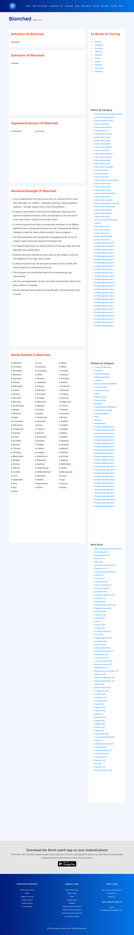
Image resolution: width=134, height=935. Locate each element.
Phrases (105, 6)
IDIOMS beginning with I (104, 269)
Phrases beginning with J (104, 456)
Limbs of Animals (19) (103, 661)
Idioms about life (101, 174)
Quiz (121, 6)
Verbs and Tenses (27, 890)
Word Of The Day (40, 6)
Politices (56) (100, 711)
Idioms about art (101, 131)
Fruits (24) (99, 635)
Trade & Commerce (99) (104, 744)
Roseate (98, 42)
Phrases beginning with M (105, 466)
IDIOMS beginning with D (104, 253)
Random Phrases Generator (72, 913)
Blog (77, 6)
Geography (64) (101, 641)
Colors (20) (99, 575)
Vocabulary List (56, 6)
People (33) (99, 704)
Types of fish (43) (102, 754)
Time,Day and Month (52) (105, 737)
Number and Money (102, 377)
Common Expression (103, 367)
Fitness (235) (100, 625)
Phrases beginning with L (104, 463)
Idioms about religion (103, 210)
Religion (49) (100, 721)
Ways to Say (72, 893)
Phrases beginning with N (105, 470)
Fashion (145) (100, 615)
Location (98, 380)
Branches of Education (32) (105, 565)
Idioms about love (102, 177)
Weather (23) (100, 767)
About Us (111, 896)
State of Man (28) (102, 734)
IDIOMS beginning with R (104, 299)
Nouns (27, 893)
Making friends (100, 397)
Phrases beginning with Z (105, 506)
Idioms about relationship (105, 207)
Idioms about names (103, 190)
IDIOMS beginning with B (104, 246)
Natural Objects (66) (103, 687)
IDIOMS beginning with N (104, 286)
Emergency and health (103, 410)
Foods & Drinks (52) (102, 631)
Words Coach (66, 928)
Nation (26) (99, 684)
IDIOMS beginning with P (104, 293)
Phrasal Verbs (72, 900)
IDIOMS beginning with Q (104, 296)
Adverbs (72, 903)
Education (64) (100, 611)
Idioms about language (104, 167)
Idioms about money (103, 183)
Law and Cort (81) (102, 658)
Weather (98, 420)
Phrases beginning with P (104, 476)
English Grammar (27, 896)
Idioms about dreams (103, 147)
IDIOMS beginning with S (104, 302)
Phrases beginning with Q (105, 480)
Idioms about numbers (104, 200)
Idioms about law (101, 170)
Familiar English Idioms (104, 121)
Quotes (114, 6)
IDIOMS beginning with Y (104, 322)
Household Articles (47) (104, 651)
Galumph (98, 65)
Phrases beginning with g (104, 447)
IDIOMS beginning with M (104, 283)
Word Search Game (72, 916)
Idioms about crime (102, 140)
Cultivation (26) (101, 592)
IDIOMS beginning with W (105, 316)
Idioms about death (102, 144)
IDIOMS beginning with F (104, 259)
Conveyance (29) (101, 582)
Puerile (97, 58)
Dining (97, 394)
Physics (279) (100, 707)
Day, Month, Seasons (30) (105, 595)
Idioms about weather (103, 236)
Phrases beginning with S (104, 486)
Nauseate (98, 71)
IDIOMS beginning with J (104, 273)
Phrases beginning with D (105, 437)
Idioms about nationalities (105, 193)
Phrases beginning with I (104, 453)
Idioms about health (102, 160)
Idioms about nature (103, 197)
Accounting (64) (101, 552)
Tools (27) (99, 740)
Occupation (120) (102, 691)
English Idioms (27, 903)
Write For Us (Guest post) (111, 890)
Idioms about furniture (103, 154)
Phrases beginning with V (105, 496)
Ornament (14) (100, 697)
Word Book (86, 6)
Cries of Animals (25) (103, 585)
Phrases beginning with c (104, 433)
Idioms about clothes (103, 134)
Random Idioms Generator (72, 910)
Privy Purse (99, 68)
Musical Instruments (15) (105, 681)
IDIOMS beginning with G (104, 263)
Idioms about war (102, 233)
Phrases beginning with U (105, 493)
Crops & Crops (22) (102, 588)
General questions (102, 413)
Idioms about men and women (107, 180)
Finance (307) (100, 618)
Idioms (96, 6)
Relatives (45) (100, 717)
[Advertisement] (47, 90)
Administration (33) (102, 555)
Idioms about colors (103, 137)
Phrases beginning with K (104, 460)
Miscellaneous (100, 423)
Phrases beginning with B (104, 430)
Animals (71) (100, 558)
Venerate (98, 55)
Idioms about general (103, 157)
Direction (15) (100, 598)
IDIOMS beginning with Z (104, 326)
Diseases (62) (100, 601)
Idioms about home (102, 164)
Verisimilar (99, 45)
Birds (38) (99, 562)
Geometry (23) (100, 644)
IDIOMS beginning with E (104, 256)
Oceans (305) (100, 694)
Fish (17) (98, 621)
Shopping (98, 404)
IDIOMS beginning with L (104, 279)
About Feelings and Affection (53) (108, 549)
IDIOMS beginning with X (104, 319)
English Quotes (27, 900)
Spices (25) (99, 730)
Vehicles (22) (100, 760)
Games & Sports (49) (103, 638)
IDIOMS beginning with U (104, 309)
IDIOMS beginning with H (104, 266)
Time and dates (101, 387)
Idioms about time (102, 226)
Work (97, 417)
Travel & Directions (102, 374)
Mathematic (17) (101, 668)
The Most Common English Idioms (108, 114)
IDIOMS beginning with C (104, 250)
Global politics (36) (102, 648)
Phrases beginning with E (104, 440)
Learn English (27, 906)
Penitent (98, 61)
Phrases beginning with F (104, 443)
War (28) (98, 763)
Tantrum (98, 52)
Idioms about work (102, 240)
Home (28, 6)
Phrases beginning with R (104, 483)
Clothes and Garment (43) (105, 572)
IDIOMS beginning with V (104, 312)
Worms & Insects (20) (103, 770)
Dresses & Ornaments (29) (105, 605)
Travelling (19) (100, 747)
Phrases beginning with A (105, 427)
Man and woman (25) (103, 664)
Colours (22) (100, 578)
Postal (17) (99, 714)
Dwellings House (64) (103, 608)
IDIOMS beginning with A (104, 243)
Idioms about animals (103, 127)
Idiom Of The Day (72, 890)
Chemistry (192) (101, 568)
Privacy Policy (112, 893)
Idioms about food (102, 150)
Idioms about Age (102, 124)
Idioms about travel (102, 230)
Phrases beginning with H (105, 450)
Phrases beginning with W (105, 499)
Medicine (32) (100, 674)
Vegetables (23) (101, 757)
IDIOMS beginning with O (104, 289)
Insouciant (99, 48)
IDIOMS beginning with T (104, 306)
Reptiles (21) (100, 724)
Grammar (69, 6)
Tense (72, 896)
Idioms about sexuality (104, 213)
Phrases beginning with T (104, 490)
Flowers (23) (100, 628)
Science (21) (100, 727)
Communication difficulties (105, 407)
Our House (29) (101, 701)
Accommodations (102, 390)
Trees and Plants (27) (103, 750)
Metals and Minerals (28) (104, 678)
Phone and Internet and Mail (106, 384)
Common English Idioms (104, 117)
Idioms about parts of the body (107, 203)
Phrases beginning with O (105, 473)
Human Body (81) (101, 654)
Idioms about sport (102, 216)
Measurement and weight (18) (107, 671)
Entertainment (100, 400)
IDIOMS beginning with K (104, 276)
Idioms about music (102, 187)
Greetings (98, 370)
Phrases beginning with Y (104, 503)
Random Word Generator (72, 906)
